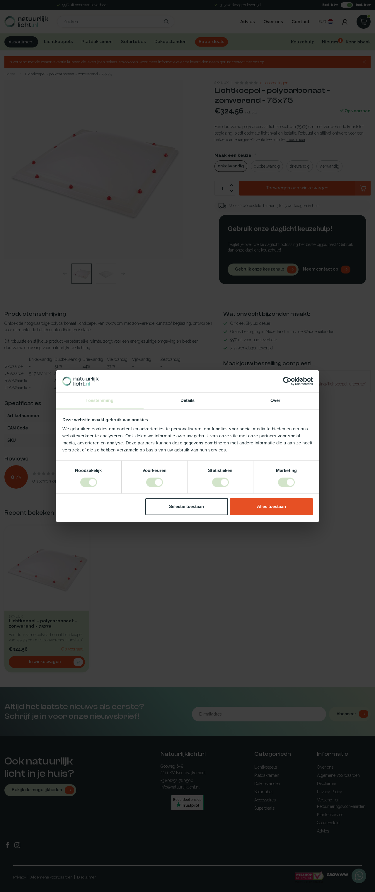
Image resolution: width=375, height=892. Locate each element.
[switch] (154, 482)
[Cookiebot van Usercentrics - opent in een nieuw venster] (287, 381)
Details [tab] (187, 400)
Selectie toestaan (186, 506)
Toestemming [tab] (99, 400)
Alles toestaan (271, 506)
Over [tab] (275, 400)
